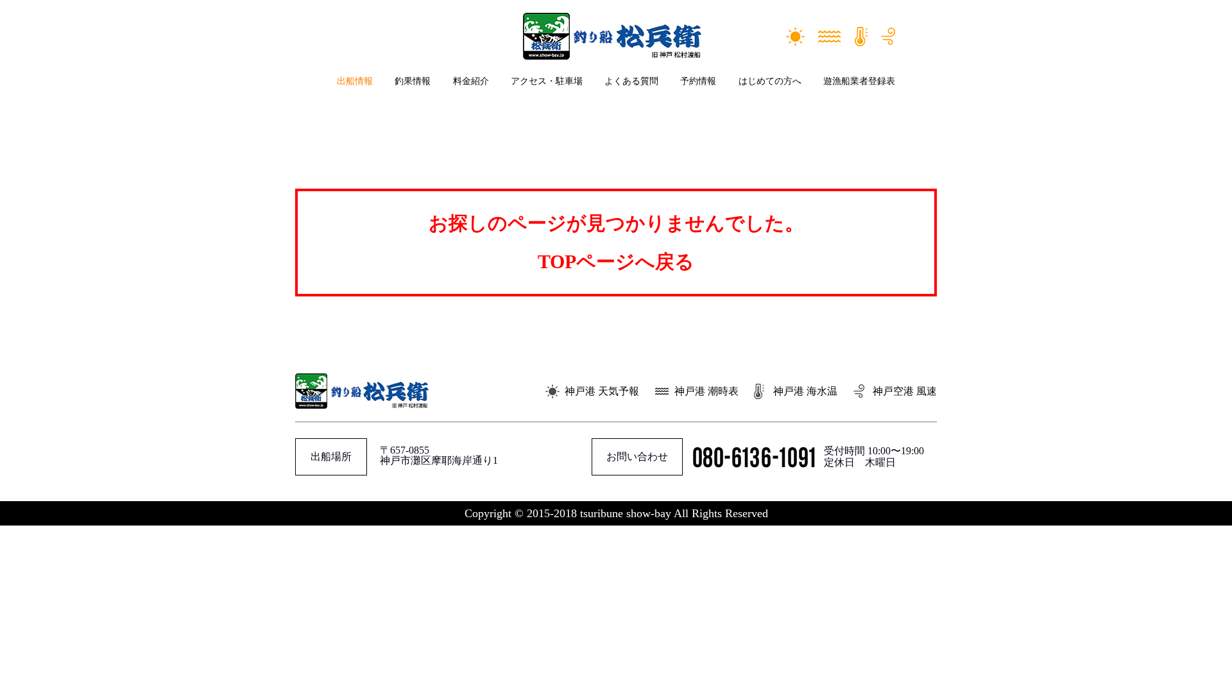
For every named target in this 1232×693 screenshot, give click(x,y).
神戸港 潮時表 (706, 391)
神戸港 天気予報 (602, 391)
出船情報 (355, 81)
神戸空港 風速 (905, 391)
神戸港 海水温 (805, 391)
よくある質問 (631, 81)
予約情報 (698, 81)
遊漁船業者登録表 (859, 81)
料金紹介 (471, 81)
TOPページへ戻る (616, 261)
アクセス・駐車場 (547, 81)
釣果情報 (413, 81)
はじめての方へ (770, 81)
